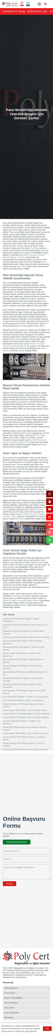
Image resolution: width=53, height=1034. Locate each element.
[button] (45, 4)
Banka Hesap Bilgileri (13, 998)
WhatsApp (8, 1017)
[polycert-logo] (10, 4)
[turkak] (22, 4)
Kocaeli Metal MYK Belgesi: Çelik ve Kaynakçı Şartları (26, 717)
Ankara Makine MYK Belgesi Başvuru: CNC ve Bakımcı (26, 714)
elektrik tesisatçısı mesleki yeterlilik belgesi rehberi (25, 441)
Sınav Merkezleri (11, 1013)
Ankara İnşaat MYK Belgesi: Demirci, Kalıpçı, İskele (25, 710)
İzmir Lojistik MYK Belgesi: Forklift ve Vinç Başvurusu (25, 697)
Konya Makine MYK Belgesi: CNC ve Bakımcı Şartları (26, 733)
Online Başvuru (11, 988)
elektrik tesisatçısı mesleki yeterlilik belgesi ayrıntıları (24, 256)
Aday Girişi (9, 1008)
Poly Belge (34, 248)
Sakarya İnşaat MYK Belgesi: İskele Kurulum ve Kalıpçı (26, 637)
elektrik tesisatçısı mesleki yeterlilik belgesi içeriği (24, 345)
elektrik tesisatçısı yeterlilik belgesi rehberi (21, 600)
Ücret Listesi (9, 993)
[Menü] (39, 4)
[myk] (28, 4)
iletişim (23, 266)
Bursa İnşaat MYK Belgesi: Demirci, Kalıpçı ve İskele (25, 749)
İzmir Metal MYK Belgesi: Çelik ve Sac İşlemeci (23, 700)
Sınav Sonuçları (11, 1003)
